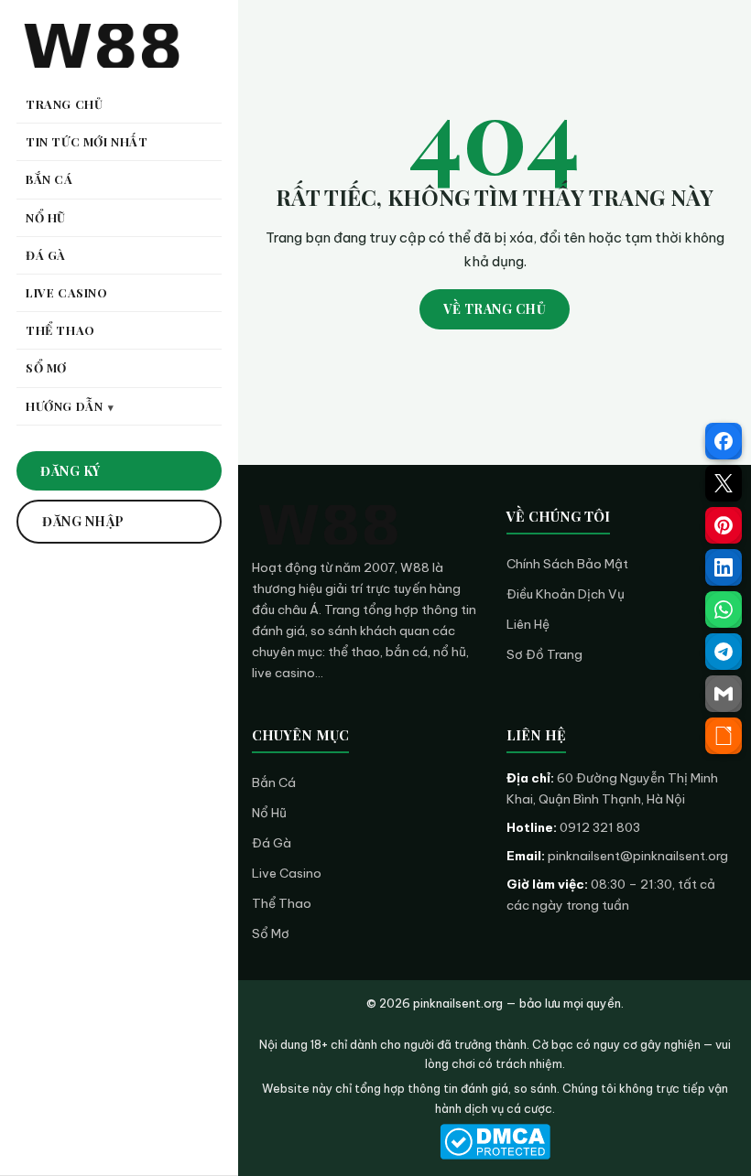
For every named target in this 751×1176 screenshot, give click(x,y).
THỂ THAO (60, 330)
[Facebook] (723, 441)
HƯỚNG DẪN (64, 406)
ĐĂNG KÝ (70, 471)
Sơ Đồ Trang (544, 654)
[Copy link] (723, 735)
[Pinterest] (723, 525)
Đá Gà (271, 843)
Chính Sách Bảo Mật (567, 564)
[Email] (723, 693)
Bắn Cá (274, 782)
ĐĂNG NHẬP (83, 521)
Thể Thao (281, 903)
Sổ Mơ (270, 933)
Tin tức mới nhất (87, 141)
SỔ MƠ (46, 367)
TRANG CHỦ (64, 104)
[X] (723, 483)
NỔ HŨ (46, 217)
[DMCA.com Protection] (494, 1142)
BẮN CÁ (49, 179)
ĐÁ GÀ (46, 255)
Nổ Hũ (269, 812)
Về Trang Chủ (494, 309)
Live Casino (286, 873)
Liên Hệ (528, 624)
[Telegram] (723, 651)
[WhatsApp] (723, 609)
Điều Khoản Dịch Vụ (565, 594)
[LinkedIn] (723, 567)
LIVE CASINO (67, 292)
